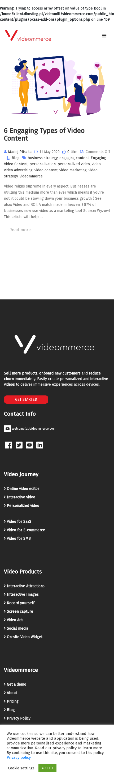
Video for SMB (19, 538)
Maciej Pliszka (20, 152)
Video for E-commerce (26, 530)
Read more (20, 229)
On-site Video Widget (24, 637)
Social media (17, 628)
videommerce (31, 176)
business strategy (43, 158)
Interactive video (21, 497)
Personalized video (23, 505)
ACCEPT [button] (47, 768)
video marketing (73, 170)
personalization (42, 164)
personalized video (74, 164)
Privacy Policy (18, 718)
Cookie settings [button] (21, 768)
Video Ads (15, 620)
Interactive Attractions (26, 586)
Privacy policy (19, 757)
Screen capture (20, 611)
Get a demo (16, 684)
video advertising (18, 170)
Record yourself (20, 603)
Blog (16, 158)
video (96, 164)
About (12, 693)
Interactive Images (23, 594)
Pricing (13, 701)
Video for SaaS (19, 521)
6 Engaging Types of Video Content (44, 134)
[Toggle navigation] (104, 36)
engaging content (74, 158)
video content (46, 170)
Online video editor (23, 488)
